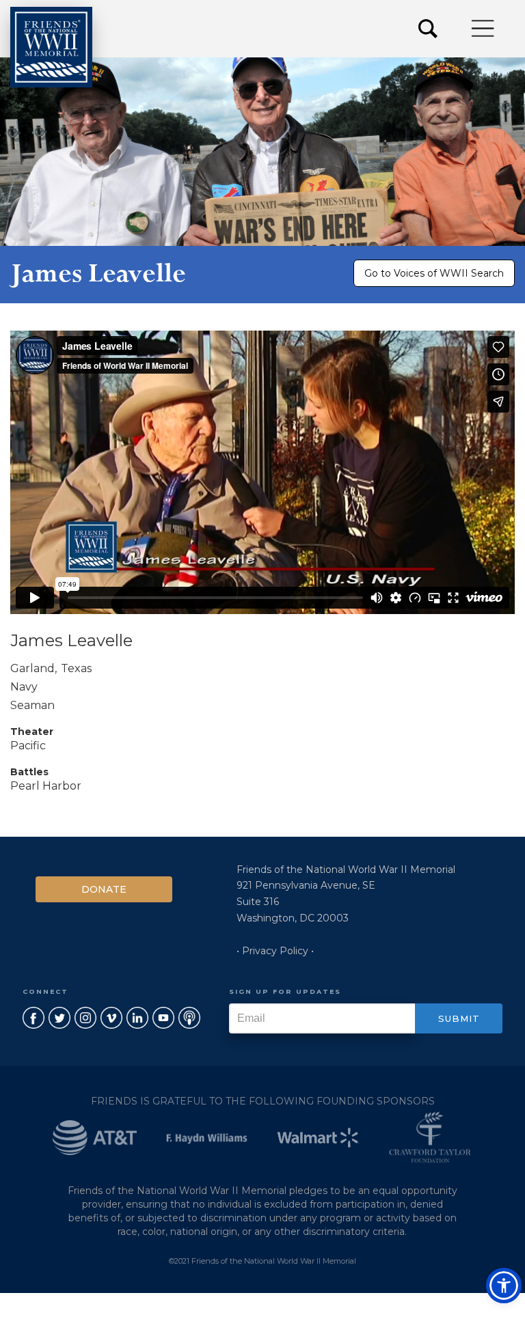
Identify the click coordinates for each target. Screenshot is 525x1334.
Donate (103, 889)
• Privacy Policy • (275, 951)
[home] (51, 47)
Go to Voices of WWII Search (434, 273)
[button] (483, 28)
